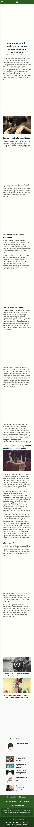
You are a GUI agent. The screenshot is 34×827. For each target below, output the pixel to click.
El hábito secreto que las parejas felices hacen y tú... (21, 758)
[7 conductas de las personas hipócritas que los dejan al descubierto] (11, 772)
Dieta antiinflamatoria (17, 805)
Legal (8, 824)
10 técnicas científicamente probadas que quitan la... (21, 788)
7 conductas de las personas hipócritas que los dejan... (21, 772)
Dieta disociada (24, 801)
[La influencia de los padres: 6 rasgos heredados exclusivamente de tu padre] (11, 766)
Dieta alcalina (11, 797)
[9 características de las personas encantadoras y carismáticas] (11, 749)
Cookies (13, 824)
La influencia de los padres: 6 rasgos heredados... (21, 766)
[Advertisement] (17, 23)
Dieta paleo (23, 797)
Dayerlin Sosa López (23, 54)
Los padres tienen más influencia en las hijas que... (22, 779)
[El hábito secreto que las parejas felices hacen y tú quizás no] (11, 759)
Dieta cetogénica (10, 801)
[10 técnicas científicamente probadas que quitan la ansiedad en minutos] (11, 788)
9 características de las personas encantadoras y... (22, 745)
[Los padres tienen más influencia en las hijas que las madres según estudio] (11, 780)
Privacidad (18, 824)
